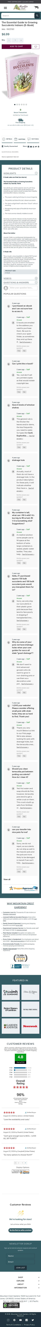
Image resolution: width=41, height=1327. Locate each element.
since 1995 (19, 925)
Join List (20, 1268)
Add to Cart (16, 46)
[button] (19, 350)
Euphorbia (21, 436)
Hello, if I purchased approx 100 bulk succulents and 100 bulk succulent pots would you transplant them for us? (23, 583)
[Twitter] (36, 146)
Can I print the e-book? (22, 364)
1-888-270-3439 (16, 1301)
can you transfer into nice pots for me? (21, 831)
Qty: (3, 40)
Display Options (22, 1167)
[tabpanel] (20, 75)
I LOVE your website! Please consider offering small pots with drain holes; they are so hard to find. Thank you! (23, 711)
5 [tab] (23, 104)
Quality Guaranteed (10, 949)
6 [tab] (26, 104)
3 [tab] (19, 104)
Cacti (30, 433)
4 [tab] (21, 104)
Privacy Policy (29, 1325)
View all (7, 880)
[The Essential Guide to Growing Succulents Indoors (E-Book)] (20, 75)
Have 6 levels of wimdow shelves (23, 406)
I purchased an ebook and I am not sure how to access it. (22, 308)
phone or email (22, 930)
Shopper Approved (9, 914)
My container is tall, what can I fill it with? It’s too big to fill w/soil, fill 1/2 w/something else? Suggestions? (23, 518)
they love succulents (17, 941)
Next (38, 79)
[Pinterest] (38, 146)
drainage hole (18, 460)
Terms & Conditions (13, 1325)
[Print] (33, 146)
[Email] (31, 146)
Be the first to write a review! (20, 1230)
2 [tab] (17, 104)
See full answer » (26, 342)
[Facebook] (28, 146)
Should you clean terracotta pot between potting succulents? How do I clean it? (22, 773)
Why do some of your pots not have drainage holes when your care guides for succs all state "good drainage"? (22, 647)
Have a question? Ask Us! (10, 157)
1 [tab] (14, 104)
